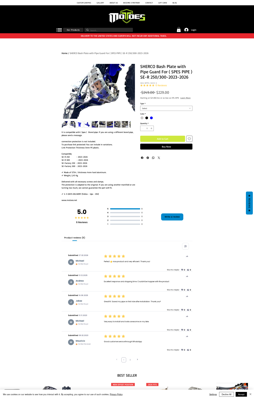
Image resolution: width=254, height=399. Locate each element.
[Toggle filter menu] (185, 246)
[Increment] (151, 131)
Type (143, 106)
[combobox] (166, 111)
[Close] (250, 394)
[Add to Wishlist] (189, 142)
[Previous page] (116, 359)
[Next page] (137, 359)
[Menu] (59, 30)
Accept (241, 394)
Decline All (226, 394)
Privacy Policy (116, 394)
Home (64, 53)
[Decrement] (142, 131)
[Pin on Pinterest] (147, 160)
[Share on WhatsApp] (153, 160)
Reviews (249, 203)
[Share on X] (159, 160)
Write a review (172, 216)
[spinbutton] (147, 131)
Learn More (161, 100)
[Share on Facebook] (142, 160)
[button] (179, 29)
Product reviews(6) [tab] (74, 237)
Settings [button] (213, 394)
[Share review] (187, 256)
